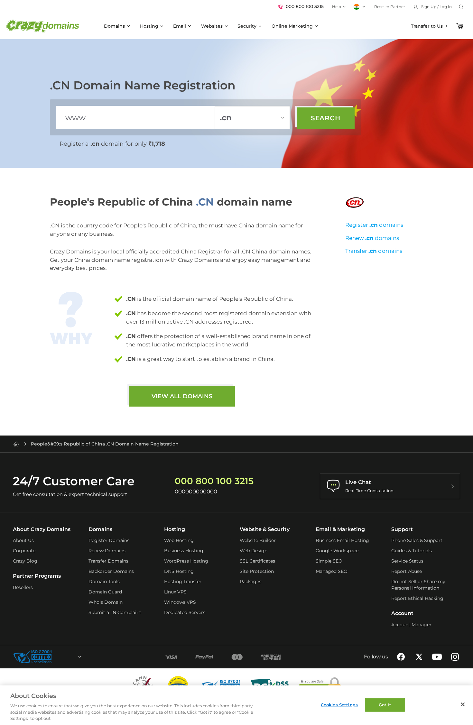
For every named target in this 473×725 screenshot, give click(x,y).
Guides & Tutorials (411, 551)
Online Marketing (292, 26)
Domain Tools (104, 581)
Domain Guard (105, 592)
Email (179, 26)
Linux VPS (175, 592)
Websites (212, 26)
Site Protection (257, 571)
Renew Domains (106, 551)
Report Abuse (406, 571)
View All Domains (182, 396)
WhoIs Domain (105, 602)
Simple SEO (329, 561)
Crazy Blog (25, 561)
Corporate (24, 551)
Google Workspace (337, 551)
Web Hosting (179, 540)
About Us (23, 540)
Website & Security (265, 529)
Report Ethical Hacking (417, 598)
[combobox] (62, 657)
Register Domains (108, 540)
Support (402, 529)
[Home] (16, 444)
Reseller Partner (389, 6)
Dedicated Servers (184, 612)
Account (402, 613)
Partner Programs (37, 576)
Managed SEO (332, 571)
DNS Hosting (179, 571)
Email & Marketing (340, 529)
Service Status (407, 561)
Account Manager (411, 625)
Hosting (149, 26)
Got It (385, 704)
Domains (114, 26)
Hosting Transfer (182, 581)
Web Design (253, 551)
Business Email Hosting (342, 540)
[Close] (463, 704)
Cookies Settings (339, 704)
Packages (250, 581)
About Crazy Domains (41, 529)
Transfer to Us (427, 26)
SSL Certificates (257, 561)
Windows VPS (180, 602)
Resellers (23, 587)
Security (246, 26)
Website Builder (258, 540)
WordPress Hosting (186, 561)
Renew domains (372, 238)
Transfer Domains (108, 561)
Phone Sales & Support (416, 540)
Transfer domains (373, 251)
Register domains (374, 225)
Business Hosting (183, 551)
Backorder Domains (111, 571)
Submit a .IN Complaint (114, 612)
